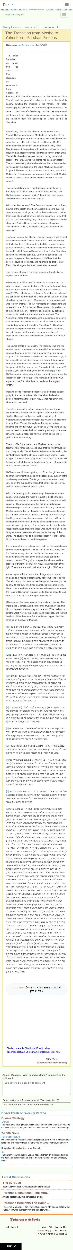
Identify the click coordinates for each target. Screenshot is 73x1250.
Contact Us (61, 1233)
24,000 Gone (10, 1133)
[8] (53, 370)
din (3, 1152)
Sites (51, 1227)
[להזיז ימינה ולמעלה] (4, 1245)
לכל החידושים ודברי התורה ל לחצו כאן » (36, 989)
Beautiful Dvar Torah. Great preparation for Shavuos (26, 1187)
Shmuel (5, 1122)
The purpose (12, 1182)
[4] (13, 191)
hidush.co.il (12, 1227)
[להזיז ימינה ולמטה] (4, 1247)
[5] (23, 247)
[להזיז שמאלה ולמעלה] (3, 1245)
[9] (22, 444)
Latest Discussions (16, 1177)
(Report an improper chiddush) (52, 1063)
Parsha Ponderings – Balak (21, 1148)
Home (44, 1227)
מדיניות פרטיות (45, 1233)
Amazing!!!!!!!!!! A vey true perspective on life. (23, 1197)
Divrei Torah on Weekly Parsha (23, 1113)
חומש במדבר (29, 27)
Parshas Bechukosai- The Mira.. (26, 1193)
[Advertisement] (41, 72)
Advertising (43, 1230)
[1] (15, 107)
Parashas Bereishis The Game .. (26, 1203)
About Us (61, 1227)
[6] (11, 293)
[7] (50, 324)
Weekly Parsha (11, 27)
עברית (10, 4)
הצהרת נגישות (60, 1230)
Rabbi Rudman (26, 45)
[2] (43, 138)
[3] (48, 145)
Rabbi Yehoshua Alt (11, 1137)
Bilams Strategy (12, 1118)
